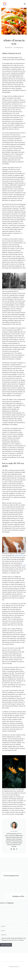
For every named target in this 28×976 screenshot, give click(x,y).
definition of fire (18, 896)
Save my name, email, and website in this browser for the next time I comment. (14, 939)
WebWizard (19, 47)
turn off (23, 565)
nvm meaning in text (11, 876)
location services (19, 555)
